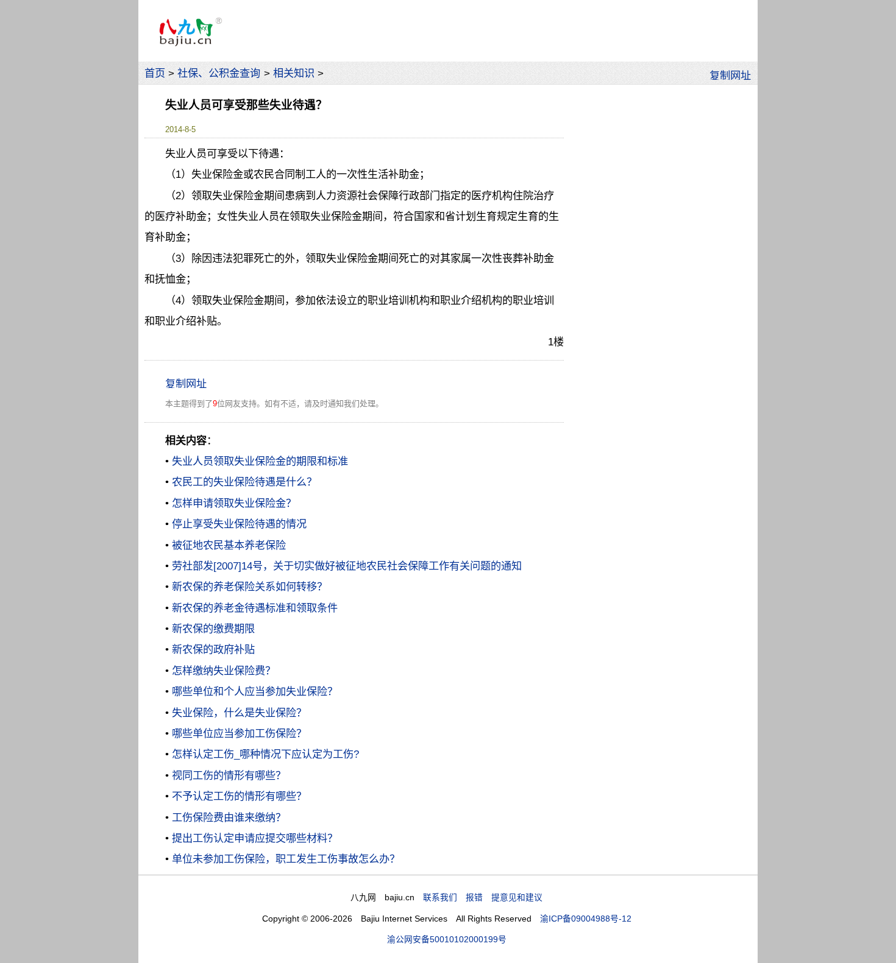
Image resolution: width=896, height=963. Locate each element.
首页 (154, 73)
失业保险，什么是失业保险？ (239, 713)
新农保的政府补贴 (213, 649)
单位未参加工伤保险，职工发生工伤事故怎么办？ (286, 859)
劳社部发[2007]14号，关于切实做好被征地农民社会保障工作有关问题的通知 (347, 566)
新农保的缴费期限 (213, 629)
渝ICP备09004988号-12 (585, 918)
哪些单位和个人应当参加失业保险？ (255, 691)
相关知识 (294, 73)
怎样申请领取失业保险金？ (234, 503)
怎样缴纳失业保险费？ (224, 671)
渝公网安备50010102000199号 (447, 939)
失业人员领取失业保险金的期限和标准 (260, 461)
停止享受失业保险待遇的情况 (239, 524)
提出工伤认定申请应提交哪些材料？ (255, 838)
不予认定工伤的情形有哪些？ (239, 796)
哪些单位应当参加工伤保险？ (239, 733)
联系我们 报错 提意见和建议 (482, 897)
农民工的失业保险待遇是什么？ (244, 482)
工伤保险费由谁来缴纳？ (229, 817)
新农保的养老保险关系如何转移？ (249, 586)
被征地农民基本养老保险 (229, 545)
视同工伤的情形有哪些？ (229, 775)
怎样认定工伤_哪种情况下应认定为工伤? (265, 754)
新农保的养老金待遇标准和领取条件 (255, 608)
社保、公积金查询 (218, 73)
